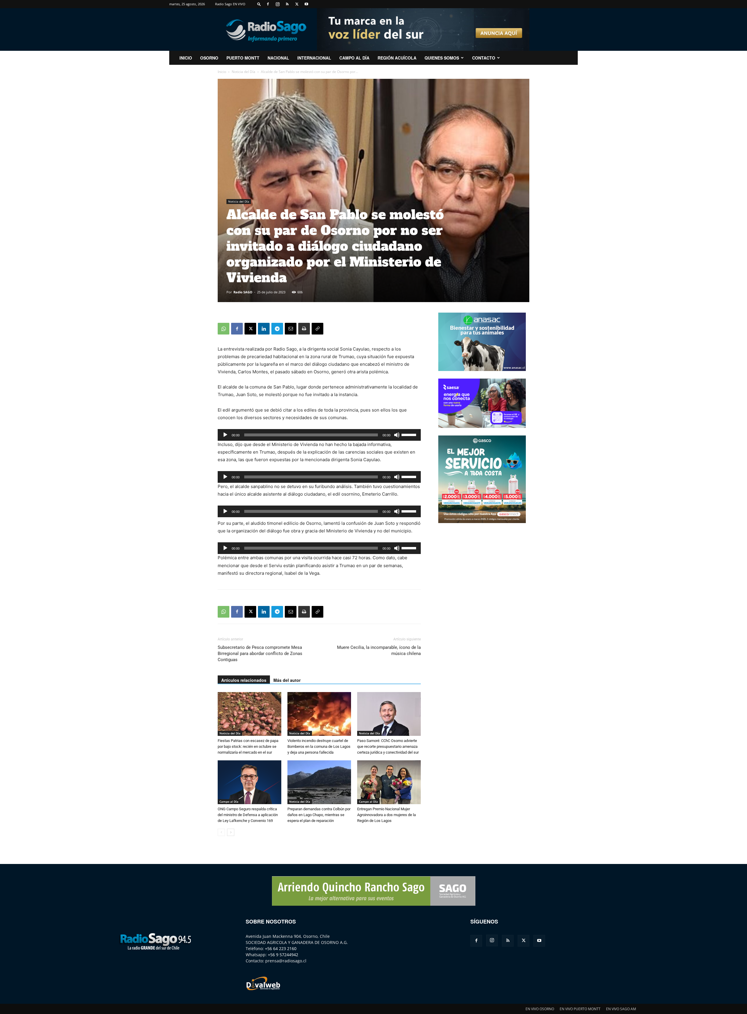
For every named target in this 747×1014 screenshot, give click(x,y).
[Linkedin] (264, 328)
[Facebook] (267, 4)
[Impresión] (304, 328)
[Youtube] (306, 4)
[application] (319, 435)
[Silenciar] (397, 435)
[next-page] (230, 832)
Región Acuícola (397, 58)
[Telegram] (277, 328)
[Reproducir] (225, 435)
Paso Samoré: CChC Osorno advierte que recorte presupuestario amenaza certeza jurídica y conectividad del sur (388, 746)
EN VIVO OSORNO (540, 1008)
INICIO (185, 58)
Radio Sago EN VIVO (230, 4)
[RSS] (287, 4)
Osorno (209, 58)
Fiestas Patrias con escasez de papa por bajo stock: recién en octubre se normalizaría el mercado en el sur (248, 746)
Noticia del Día (243, 71)
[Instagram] (277, 4)
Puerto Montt (242, 58)
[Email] (290, 328)
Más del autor (287, 680)
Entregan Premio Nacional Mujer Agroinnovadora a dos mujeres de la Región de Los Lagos (386, 815)
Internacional (314, 58)
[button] (259, 4)
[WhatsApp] (223, 328)
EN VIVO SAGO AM (621, 1008)
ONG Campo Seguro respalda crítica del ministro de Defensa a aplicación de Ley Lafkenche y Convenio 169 (248, 815)
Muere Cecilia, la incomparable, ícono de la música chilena (379, 650)
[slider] (410, 434)
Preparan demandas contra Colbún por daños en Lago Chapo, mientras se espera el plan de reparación (318, 815)
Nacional (278, 58)
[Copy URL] (317, 328)
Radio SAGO (242, 292)
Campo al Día (354, 58)
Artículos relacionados (243, 680)
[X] (296, 4)
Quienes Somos (442, 58)
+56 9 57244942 (283, 954)
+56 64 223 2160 (280, 948)
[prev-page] (221, 832)
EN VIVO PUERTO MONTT (580, 1008)
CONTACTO (483, 58)
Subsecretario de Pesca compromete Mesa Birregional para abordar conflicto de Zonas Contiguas (260, 653)
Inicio (222, 71)
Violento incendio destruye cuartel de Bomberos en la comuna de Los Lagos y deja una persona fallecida (318, 746)
